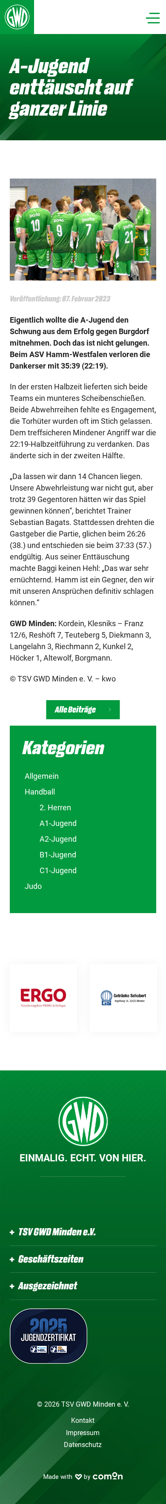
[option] (43, 998)
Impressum (83, 1433)
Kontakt (82, 1420)
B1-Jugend (58, 854)
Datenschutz (83, 1445)
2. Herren (55, 807)
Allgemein (42, 776)
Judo (33, 886)
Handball (40, 791)
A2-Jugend (58, 838)
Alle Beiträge (75, 709)
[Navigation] (153, 18)
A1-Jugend (58, 823)
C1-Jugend (58, 870)
